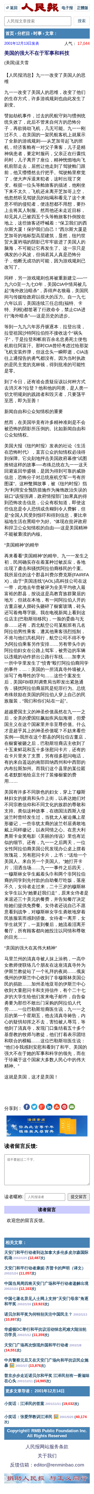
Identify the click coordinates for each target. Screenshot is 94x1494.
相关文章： (16, 1242)
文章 (49, 33)
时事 (37, 33)
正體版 (82, 8)
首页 (10, 33)
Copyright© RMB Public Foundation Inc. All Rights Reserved (47, 1433)
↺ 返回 (12, 8)
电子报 (67, 8)
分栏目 (23, 33)
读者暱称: (14, 1196)
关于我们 (47, 1455)
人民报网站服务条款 (47, 1446)
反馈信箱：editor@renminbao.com (47, 1465)
